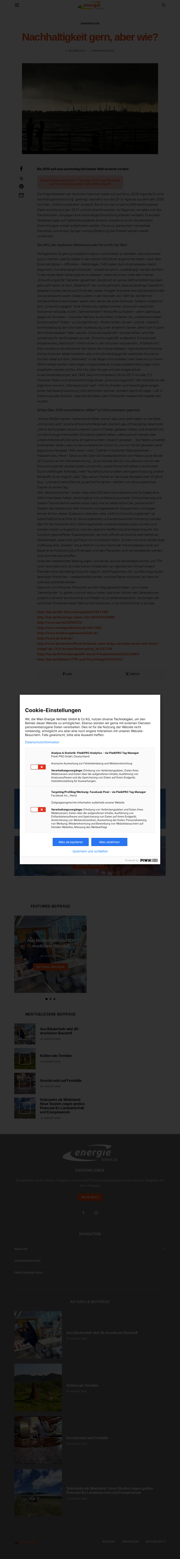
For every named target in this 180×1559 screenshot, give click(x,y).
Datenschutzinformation (42, 742)
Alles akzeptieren (70, 842)
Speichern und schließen (90, 851)
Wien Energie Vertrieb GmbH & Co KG (63, 719)
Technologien (123, 719)
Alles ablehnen (109, 842)
